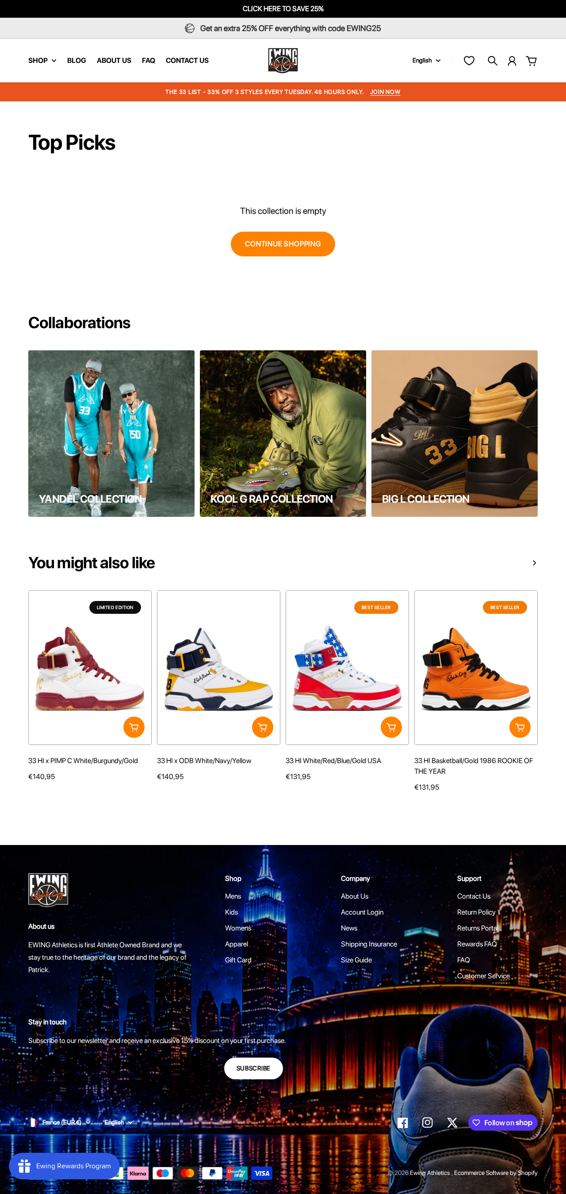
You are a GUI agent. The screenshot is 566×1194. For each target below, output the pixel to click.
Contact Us (473, 896)
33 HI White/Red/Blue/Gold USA (333, 760)
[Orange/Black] (419, 804)
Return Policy (476, 912)
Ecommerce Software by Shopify (496, 1172)
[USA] (290, 794)
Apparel (236, 944)
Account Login (362, 912)
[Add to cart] (134, 727)
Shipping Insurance (369, 944)
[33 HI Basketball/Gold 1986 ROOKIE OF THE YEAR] (476, 667)
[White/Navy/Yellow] (161, 794)
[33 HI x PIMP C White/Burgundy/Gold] (90, 667)
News (349, 928)
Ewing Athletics (430, 1172)
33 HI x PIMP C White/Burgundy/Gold (83, 760)
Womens (238, 928)
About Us (354, 896)
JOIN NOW (385, 92)
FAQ (463, 960)
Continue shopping (283, 244)
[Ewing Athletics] (283, 61)
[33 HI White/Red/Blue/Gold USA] (347, 667)
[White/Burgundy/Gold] (33, 794)
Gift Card (238, 960)
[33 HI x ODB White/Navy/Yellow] (218, 667)
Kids (231, 912)
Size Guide (356, 960)
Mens (233, 896)
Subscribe (254, 1068)
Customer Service (483, 976)
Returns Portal (477, 928)
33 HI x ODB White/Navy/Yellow (204, 760)
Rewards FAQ (477, 944)
